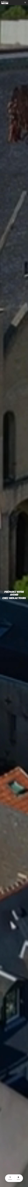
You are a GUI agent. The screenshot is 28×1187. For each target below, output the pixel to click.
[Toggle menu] (25, 2)
